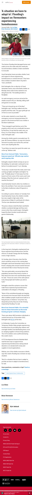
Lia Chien (14, 27)
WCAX (13, 319)
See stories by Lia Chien (8, 388)
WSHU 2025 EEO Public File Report (11, 443)
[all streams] (30, 493)
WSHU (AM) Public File (8, 460)
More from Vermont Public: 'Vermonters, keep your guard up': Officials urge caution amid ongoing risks (15, 156)
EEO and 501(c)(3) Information (10, 447)
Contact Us (5, 437)
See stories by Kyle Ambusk (18, 410)
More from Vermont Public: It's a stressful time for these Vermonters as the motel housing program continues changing (15, 310)
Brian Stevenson (6, 29)
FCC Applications (7, 457)
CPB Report (6, 450)
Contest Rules (6, 453)
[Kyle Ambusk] (5, 408)
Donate (27, 2)
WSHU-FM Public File (8, 464)
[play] (2, 493)
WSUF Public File (7, 467)
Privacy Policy (6, 440)
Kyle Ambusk (14, 29)
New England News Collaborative (15, 373)
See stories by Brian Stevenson (11, 399)
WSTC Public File (7, 470)
